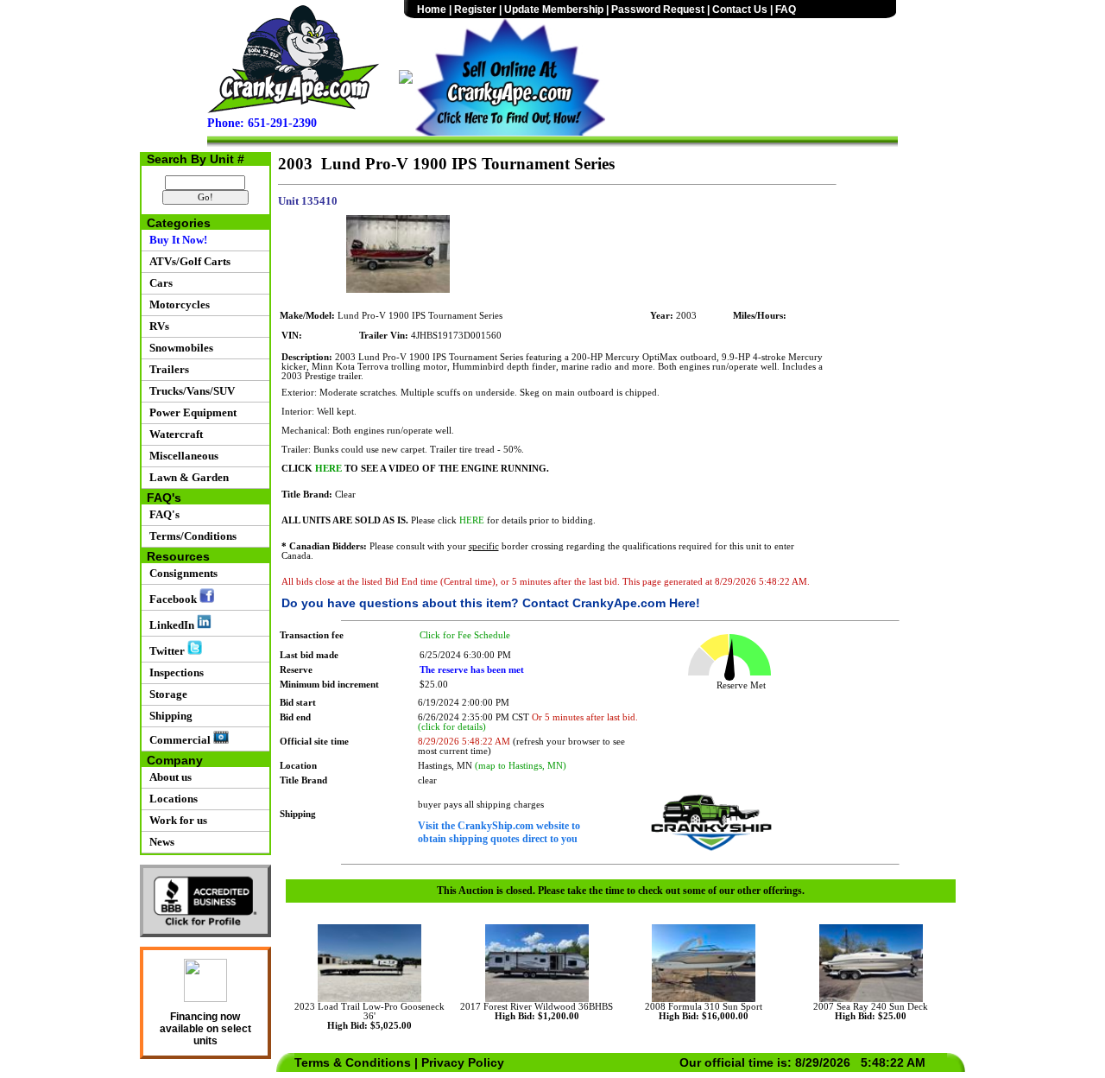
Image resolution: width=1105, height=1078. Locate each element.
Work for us (175, 820)
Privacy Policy (462, 1062)
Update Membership (553, 9)
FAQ (785, 9)
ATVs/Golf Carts (187, 261)
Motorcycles (177, 304)
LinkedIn (170, 624)
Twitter (165, 650)
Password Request (657, 9)
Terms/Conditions (190, 535)
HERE (328, 468)
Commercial (178, 739)
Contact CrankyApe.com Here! (611, 603)
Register (475, 9)
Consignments (181, 573)
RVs (156, 326)
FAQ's (162, 514)
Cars (158, 282)
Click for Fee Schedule (465, 635)
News (159, 841)
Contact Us (739, 9)
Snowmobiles (178, 347)
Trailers (166, 369)
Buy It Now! (175, 239)
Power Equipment (190, 412)
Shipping (168, 715)
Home (431, 9)
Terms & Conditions (352, 1062)
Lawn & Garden (186, 477)
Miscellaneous (181, 455)
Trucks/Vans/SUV (189, 390)
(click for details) (452, 727)
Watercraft (173, 434)
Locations (171, 798)
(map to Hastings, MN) (520, 765)
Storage (165, 694)
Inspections (174, 672)
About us (168, 776)
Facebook (171, 599)
